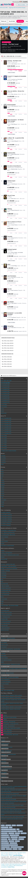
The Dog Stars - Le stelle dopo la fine (8, 530)
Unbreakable (21, 839)
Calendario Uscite (21, 852)
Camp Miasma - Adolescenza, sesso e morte (10, 554)
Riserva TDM (12, 865)
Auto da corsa (4, 839)
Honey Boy (10, 326)
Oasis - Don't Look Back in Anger (7, 690)
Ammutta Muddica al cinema (6, 747)
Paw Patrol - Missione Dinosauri (7, 673)
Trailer (10, 855)
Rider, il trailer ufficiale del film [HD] (8, 807)
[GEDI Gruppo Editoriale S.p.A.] (20, 1)
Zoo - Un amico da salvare (6, 768)
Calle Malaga (3, 575)
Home (2, 852)
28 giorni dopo (19, 825)
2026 (5, 380)
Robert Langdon (4, 841)
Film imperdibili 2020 (5, 398)
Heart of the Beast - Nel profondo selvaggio (9, 605)
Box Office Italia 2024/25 (7, 345)
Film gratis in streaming (5, 512)
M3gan (10, 827)
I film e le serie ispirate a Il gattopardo (8, 831)
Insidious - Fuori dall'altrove (6, 552)
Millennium (17, 841)
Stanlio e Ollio (4, 758)
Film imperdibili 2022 (5, 393)
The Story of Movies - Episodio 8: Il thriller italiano (11, 697)
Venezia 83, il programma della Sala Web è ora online (12, 818)
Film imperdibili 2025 (5, 387)
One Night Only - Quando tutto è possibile (11, 728)
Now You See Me (4, 827)
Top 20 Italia (12, 21)
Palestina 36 (3, 577)
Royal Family (23, 833)
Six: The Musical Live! (5, 616)
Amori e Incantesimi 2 (5, 679)
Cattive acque (11, 181)
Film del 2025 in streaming (6, 514)
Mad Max (3, 849)
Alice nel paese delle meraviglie (17, 847)
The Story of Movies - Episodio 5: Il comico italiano (11, 706)
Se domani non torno (5, 592)
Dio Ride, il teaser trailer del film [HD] (8, 799)
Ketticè (2, 662)
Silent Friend (3, 655)
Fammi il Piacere (4, 657)
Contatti (7, 864)
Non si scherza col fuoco (14, 221)
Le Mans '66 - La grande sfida (15, 138)
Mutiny (2, 686)
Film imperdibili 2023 (5, 391)
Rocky (20, 849)
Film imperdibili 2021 (5, 395)
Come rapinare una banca (6, 659)
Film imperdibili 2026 (5, 384)
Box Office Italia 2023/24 (7, 348)
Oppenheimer (11, 833)
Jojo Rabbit (10, 302)
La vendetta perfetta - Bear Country (8, 534)
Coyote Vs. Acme (4, 644)
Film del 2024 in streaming (6, 516)
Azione (2, 464)
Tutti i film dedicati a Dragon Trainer (8, 829)
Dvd (7, 854)
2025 (8, 380)
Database (11, 852)
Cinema (6, 852)
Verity (2, 603)
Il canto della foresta (5, 594)
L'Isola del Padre (4, 625)
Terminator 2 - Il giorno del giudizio (8, 638)
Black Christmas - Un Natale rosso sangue (15, 120)
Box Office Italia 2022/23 (7, 350)
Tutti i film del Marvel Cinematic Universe (9, 845)
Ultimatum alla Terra (5, 743)
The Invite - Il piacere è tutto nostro (8, 564)
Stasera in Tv (12, 854)
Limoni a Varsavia (4, 536)
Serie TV (3, 854)
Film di (2, 408)
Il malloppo (3, 653)
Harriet (9, 289)
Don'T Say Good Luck (5, 623)
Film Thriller (3, 457)
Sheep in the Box (4, 541)
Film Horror (3, 460)
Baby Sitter (17, 833)
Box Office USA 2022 (7, 366)
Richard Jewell (11, 104)
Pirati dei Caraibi (14, 837)
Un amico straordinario (14, 166)
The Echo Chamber (5, 683)
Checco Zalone (4, 833)
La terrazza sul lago (5, 765)
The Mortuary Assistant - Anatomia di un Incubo (10, 664)
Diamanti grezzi (12, 249)
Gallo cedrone (4, 772)
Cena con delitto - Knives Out (15, 91)
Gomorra (13, 825)
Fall (1, 779)
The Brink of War (4, 619)
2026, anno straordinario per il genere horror (10, 793)
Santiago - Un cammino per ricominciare (9, 568)
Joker (8, 264)
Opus (18, 829)
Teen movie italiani (5, 843)
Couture (2, 543)
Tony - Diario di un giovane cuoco (7, 532)
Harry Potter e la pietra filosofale (7, 545)
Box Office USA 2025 (7, 359)
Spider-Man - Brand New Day (9, 721)
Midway (9, 209)
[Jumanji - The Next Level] (14, 33)
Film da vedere (4, 404)
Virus (9, 839)
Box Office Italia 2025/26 (7, 343)
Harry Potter (11, 841)
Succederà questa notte (5, 590)
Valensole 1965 (4, 559)
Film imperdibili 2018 (5, 402)
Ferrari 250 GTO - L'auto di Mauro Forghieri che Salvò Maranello (14, 668)
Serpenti (2, 688)
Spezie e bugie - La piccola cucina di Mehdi (10, 677)
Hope (2, 579)
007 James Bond (22, 837)
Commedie (3, 455)
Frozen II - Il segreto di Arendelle (16, 76)
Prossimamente (4, 855)
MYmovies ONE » (4, 7)
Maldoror (3, 557)
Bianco (2, 596)
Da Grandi (3, 740)
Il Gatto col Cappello (5, 585)
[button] (24, 873)
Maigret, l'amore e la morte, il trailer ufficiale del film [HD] (12, 816)
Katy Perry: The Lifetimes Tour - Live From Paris (10, 649)
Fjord (2, 581)
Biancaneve (20, 831)
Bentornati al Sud (4, 583)
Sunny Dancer (4, 646)
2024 (10, 380)
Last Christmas (11, 276)
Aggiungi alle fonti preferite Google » (17, 7)
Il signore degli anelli (5, 847)
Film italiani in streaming (6, 523)
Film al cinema (4, 406)
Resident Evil (3, 572)
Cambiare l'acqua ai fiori (6, 588)
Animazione (3, 462)
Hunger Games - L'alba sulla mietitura (8, 566)
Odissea (5, 719)
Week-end (3, 21)
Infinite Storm (3, 761)
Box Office (18, 854)
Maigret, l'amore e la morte (6, 612)
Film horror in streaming (6, 525)
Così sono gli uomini (5, 610)
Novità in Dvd (3, 413)
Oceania (2, 550)
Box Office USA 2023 (7, 364)
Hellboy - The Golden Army (6, 750)
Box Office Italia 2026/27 (7, 340)
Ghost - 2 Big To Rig (7, 730)
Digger (2, 601)
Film (16, 852)
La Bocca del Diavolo (5, 627)
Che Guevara (9, 849)
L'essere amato (4, 598)
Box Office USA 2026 (7, 356)
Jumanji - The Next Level (10, 44)
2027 (2, 380)
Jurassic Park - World (14, 835)
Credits (2, 864)
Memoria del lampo (5, 630)
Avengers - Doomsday (5, 570)
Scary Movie (8, 825)
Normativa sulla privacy (15, 864)
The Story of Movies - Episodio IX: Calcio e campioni (11, 695)
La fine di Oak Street (7, 732)
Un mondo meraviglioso (6, 681)
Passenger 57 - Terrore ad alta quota (8, 754)
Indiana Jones (14, 839)
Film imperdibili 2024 (5, 389)
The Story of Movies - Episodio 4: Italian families (10, 709)
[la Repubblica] (25, 1)
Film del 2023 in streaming (6, 518)
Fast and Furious (13, 843)
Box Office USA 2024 (7, 361)
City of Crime (11, 195)
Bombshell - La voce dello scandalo (14, 313)
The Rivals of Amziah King (6, 614)
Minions (2, 825)
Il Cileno (2, 539)
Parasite (9, 236)
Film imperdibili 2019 (5, 400)
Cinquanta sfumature (5, 837)
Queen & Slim (11, 153)
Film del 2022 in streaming (6, 521)
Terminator (15, 849)
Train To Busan (4, 642)
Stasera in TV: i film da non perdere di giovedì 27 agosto (12, 805)
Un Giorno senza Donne (6, 621)
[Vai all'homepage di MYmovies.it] (7, 5)
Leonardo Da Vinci (5, 835)
